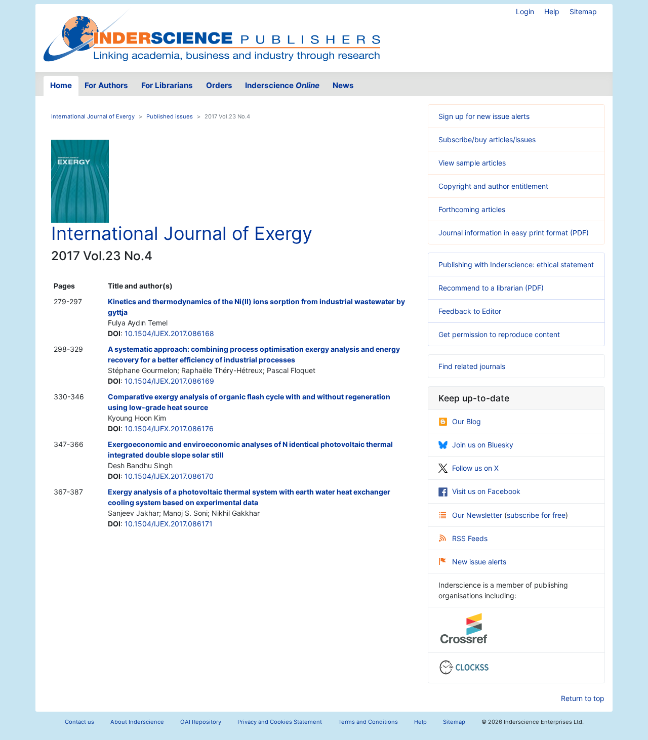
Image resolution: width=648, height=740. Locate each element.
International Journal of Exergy (93, 116)
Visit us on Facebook (486, 491)
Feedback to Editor (469, 311)
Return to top (582, 698)
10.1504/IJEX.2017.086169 (169, 381)
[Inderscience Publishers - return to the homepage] (211, 34)
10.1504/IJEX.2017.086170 (169, 476)
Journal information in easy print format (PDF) (513, 232)
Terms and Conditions (368, 721)
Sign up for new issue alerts (484, 116)
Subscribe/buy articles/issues (487, 139)
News (343, 85)
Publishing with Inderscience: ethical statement (516, 264)
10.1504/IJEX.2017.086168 (169, 333)
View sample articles (472, 162)
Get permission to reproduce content (499, 334)
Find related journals (471, 366)
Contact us (79, 721)
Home (61, 85)
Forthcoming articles (471, 209)
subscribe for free (536, 515)
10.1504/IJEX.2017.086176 (169, 428)
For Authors (106, 85)
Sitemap (583, 11)
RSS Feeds (470, 538)
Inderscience (282, 85)
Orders (219, 85)
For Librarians (167, 85)
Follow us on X (475, 468)
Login (525, 11)
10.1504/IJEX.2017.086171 (169, 523)
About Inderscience (137, 721)
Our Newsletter (478, 515)
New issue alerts (479, 561)
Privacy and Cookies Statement (279, 721)
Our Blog (466, 421)
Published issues (169, 116)
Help (551, 11)
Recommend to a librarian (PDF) (491, 287)
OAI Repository (200, 721)
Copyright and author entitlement (493, 186)
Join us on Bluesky (482, 444)
